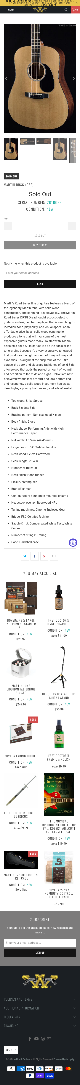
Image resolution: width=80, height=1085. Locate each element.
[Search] (66, 9)
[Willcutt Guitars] (40, 9)
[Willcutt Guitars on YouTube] (36, 1039)
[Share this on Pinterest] (44, 556)
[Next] (73, 78)
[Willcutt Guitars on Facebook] (30, 1039)
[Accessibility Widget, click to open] (73, 542)
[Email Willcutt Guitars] (49, 1039)
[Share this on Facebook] (35, 556)
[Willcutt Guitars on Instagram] (43, 1039)
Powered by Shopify (63, 1059)
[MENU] (2, 9)
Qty (6, 218)
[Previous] (7, 78)
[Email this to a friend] (54, 556)
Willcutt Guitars (22, 1059)
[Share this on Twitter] (25, 556)
